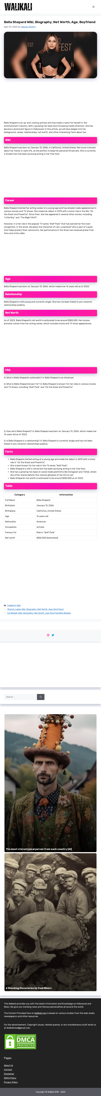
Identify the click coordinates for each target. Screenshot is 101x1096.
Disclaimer (9, 1074)
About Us (8, 1065)
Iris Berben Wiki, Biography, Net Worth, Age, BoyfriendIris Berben (39, 613)
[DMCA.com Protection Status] (20, 1049)
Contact (8, 1069)
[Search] (40, 697)
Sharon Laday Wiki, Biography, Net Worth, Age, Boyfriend (35, 609)
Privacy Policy (11, 1082)
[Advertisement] (50, 101)
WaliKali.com (40, 1013)
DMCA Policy (10, 1078)
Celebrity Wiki (14, 605)
